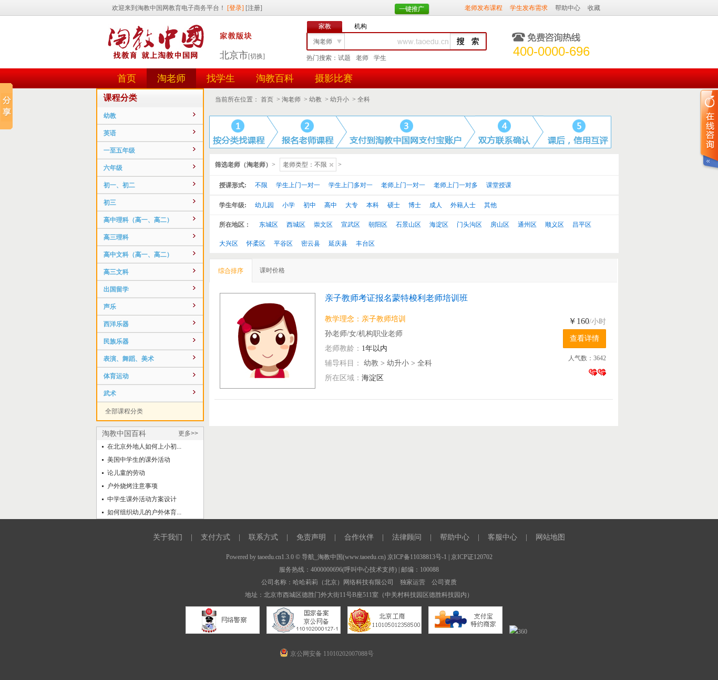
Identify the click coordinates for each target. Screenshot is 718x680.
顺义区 (554, 224)
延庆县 (338, 243)
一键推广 (411, 9)
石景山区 (408, 224)
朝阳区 (377, 224)
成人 (435, 205)
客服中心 (502, 537)
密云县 (310, 243)
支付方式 (215, 537)
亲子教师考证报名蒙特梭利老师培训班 (396, 297)
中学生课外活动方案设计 (142, 499)
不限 (261, 185)
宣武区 (350, 224)
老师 (362, 58)
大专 (351, 205)
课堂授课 (498, 185)
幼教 (315, 99)
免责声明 (311, 537)
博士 (414, 205)
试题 (344, 58)
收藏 (594, 8)
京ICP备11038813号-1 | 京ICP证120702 (440, 557)
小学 (288, 205)
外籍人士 (463, 205)
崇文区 (323, 224)
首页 (126, 78)
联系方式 (263, 537)
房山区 (499, 224)
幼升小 (339, 99)
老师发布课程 (483, 8)
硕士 (393, 205)
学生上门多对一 (351, 185)
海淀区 (438, 224)
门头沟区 (469, 224)
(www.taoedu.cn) (364, 557)
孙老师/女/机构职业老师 (364, 334)
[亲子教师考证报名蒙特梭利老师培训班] (272, 341)
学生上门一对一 (298, 185)
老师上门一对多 (456, 185)
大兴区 (228, 243)
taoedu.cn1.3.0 (276, 557)
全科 (363, 99)
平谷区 (283, 243)
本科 (372, 205)
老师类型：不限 (305, 164)
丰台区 (365, 243)
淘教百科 (275, 78)
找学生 (221, 78)
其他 (490, 205)
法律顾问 (407, 537)
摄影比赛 (334, 78)
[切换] (256, 56)
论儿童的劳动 (126, 472)
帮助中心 (567, 8)
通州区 (527, 224)
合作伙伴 (359, 537)
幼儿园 (264, 205)
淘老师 (171, 78)
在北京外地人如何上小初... (144, 446)
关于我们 (167, 537)
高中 (330, 205)
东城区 (268, 224)
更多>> (188, 433)
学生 (380, 58)
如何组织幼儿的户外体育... (144, 512)
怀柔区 (256, 243)
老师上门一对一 (403, 185)
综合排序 (230, 271)
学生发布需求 (529, 8)
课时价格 (272, 270)
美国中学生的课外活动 (138, 459)
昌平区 (581, 224)
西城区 (295, 224)
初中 (309, 205)
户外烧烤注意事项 (132, 486)
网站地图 (550, 537)
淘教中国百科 (124, 433)
